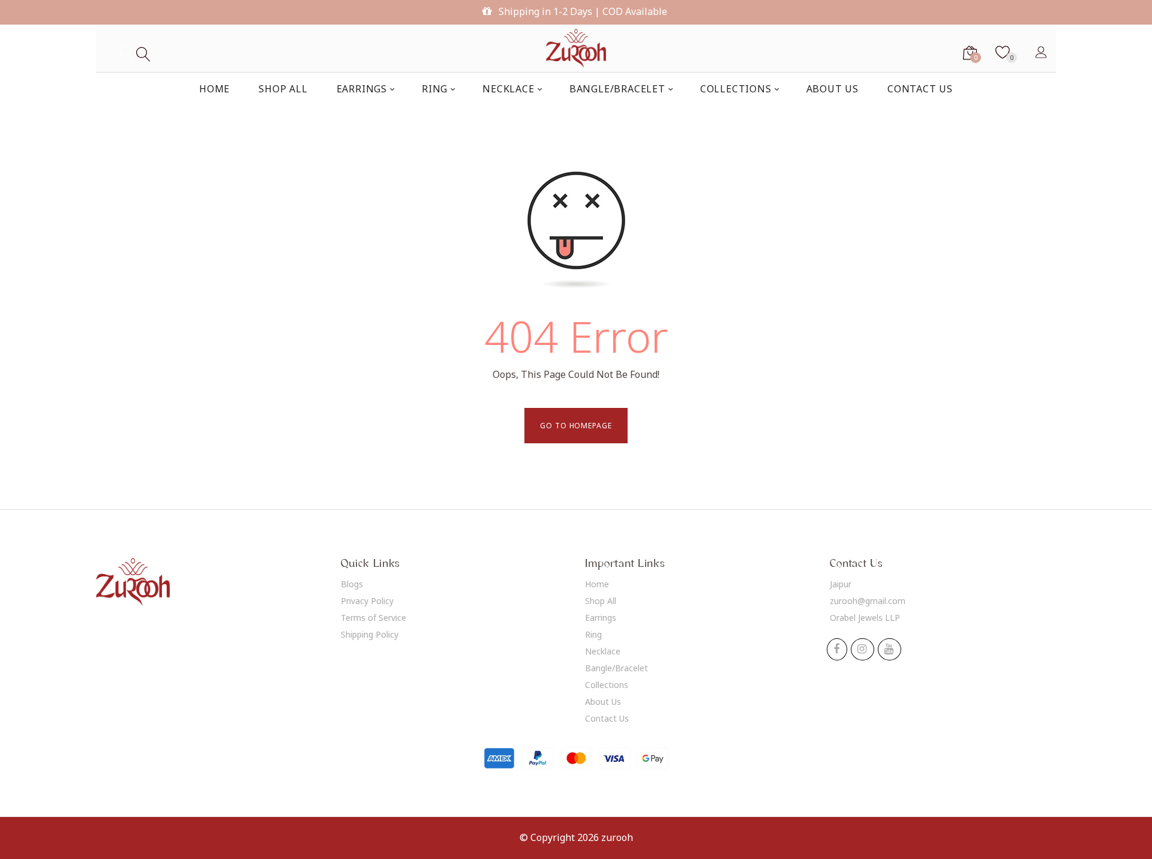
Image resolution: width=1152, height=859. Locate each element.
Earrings (600, 617)
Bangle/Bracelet (616, 668)
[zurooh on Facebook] (836, 649)
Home (597, 584)
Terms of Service (373, 617)
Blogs (352, 584)
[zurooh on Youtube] (888, 649)
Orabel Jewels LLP (865, 617)
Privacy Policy (367, 600)
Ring (593, 634)
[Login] (1041, 51)
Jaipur (840, 584)
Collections (606, 684)
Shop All (600, 600)
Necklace (602, 651)
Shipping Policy (369, 634)
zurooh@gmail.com (867, 600)
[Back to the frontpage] (576, 48)
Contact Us (607, 718)
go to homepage (576, 426)
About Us (603, 701)
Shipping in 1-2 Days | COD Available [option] (581, 11)
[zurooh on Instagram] (861, 649)
